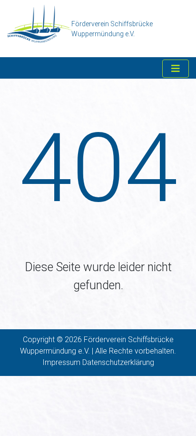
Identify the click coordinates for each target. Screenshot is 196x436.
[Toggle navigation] (175, 69)
